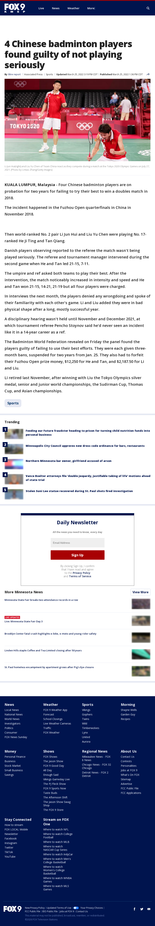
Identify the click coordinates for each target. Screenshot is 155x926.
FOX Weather (51, 732)
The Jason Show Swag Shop (57, 803)
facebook (135, 909)
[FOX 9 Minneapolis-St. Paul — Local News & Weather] (17, 8)
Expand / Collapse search (148, 8)
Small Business (14, 770)
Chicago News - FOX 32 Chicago (96, 766)
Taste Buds (50, 793)
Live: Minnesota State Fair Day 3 (24, 621)
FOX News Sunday (16, 737)
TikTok (9, 852)
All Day (47, 770)
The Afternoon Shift (55, 797)
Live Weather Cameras (57, 723)
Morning (128, 704)
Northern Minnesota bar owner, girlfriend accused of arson (69, 461)
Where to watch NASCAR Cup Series (55, 848)
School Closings (53, 719)
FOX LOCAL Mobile (16, 829)
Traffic (47, 728)
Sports (49, 74)
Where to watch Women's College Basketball (54, 870)
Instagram (11, 843)
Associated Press (33, 74)
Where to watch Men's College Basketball (57, 860)
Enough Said (50, 775)
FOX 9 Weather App (55, 710)
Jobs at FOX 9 (129, 770)
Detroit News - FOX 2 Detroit (95, 774)
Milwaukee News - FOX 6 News (96, 758)
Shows (48, 751)
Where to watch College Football (58, 835)
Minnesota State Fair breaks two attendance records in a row (41, 600)
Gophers (87, 714)
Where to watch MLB (56, 842)
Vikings (86, 710)
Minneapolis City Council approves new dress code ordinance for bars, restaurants (85, 446)
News (9, 704)
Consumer (11, 732)
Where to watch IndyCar (58, 854)
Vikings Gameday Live (56, 779)
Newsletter (11, 834)
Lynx (85, 732)
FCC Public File (130, 788)
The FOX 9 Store (53, 810)
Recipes (125, 719)
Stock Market (13, 765)
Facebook (11, 838)
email (149, 909)
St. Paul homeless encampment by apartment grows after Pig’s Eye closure (49, 667)
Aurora (86, 741)
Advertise (126, 784)
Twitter (9, 847)
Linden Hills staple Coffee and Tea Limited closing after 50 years (43, 650)
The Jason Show (53, 761)
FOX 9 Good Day (53, 765)
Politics (9, 728)
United (86, 737)
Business (10, 761)
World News (12, 719)
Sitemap (126, 779)
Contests (126, 761)
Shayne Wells (129, 710)
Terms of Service (80, 576)
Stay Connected (18, 819)
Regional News (94, 751)
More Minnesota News (24, 592)
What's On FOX (130, 775)
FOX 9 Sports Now (54, 788)
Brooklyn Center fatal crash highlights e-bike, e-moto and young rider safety (50, 633)
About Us (128, 751)
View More (141, 592)
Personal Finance (15, 756)
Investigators (12, 723)
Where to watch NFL (56, 829)
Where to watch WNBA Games (57, 879)
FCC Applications (131, 793)
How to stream (14, 825)
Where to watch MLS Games (56, 887)
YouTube (10, 856)
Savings (9, 775)
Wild (84, 723)
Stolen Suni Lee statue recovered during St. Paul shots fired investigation (79, 491)
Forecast (48, 714)
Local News (12, 710)
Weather (50, 704)
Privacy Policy (81, 573)
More (91, 8)
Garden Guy (128, 714)
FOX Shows (50, 756)
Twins (85, 719)
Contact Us (127, 756)
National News (14, 714)
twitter (142, 909)
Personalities (128, 765)
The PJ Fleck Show (54, 784)
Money (10, 751)
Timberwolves (90, 728)
